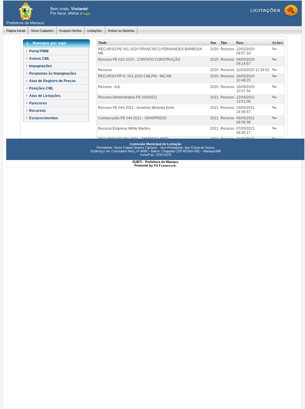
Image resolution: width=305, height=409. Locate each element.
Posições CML (41, 88)
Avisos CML (39, 59)
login (86, 13)
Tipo (224, 42)
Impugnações (40, 66)
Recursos (37, 111)
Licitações (94, 30)
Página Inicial (15, 30)
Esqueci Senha (70, 30)
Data (239, 42)
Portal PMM (38, 51)
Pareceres (37, 103)
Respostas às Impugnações (52, 73)
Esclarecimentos (43, 118)
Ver (274, 49)
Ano (213, 42)
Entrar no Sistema (121, 30)
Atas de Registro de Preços (52, 81)
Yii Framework (165, 165)
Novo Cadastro (42, 30)
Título (102, 42)
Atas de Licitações (44, 96)
